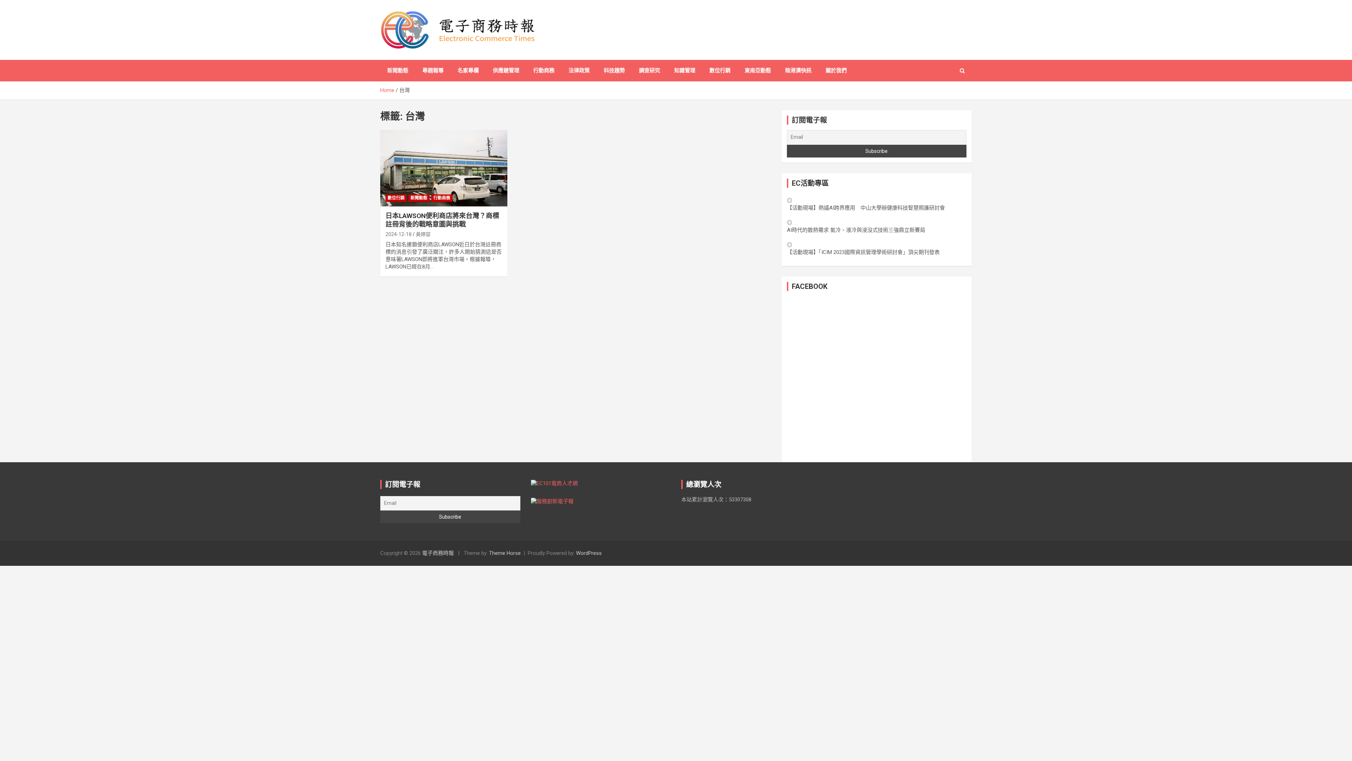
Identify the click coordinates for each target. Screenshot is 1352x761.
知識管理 (684, 70)
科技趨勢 (614, 70)
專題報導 (433, 70)
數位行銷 (720, 70)
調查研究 (649, 70)
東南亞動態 (758, 70)
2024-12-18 (399, 234)
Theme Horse (505, 553)
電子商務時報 (438, 553)
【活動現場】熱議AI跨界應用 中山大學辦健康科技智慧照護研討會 (866, 208)
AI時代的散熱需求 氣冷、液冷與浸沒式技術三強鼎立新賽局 (856, 230)
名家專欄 (468, 70)
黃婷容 (423, 234)
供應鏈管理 (506, 70)
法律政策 (579, 70)
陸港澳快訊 (798, 70)
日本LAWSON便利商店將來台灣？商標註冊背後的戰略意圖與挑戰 (442, 220)
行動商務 (544, 70)
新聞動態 (397, 70)
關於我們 (836, 70)
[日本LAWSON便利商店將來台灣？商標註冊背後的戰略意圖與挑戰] (444, 168)
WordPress (589, 553)
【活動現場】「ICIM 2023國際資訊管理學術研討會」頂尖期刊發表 (863, 252)
